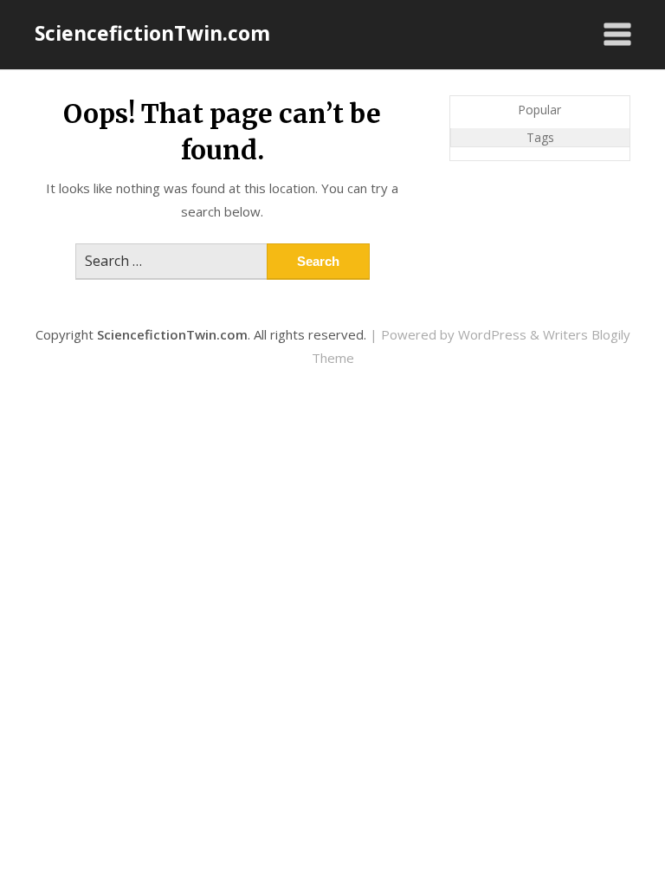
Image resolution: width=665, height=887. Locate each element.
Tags (540, 137)
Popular (539, 109)
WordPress (492, 334)
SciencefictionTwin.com (152, 33)
